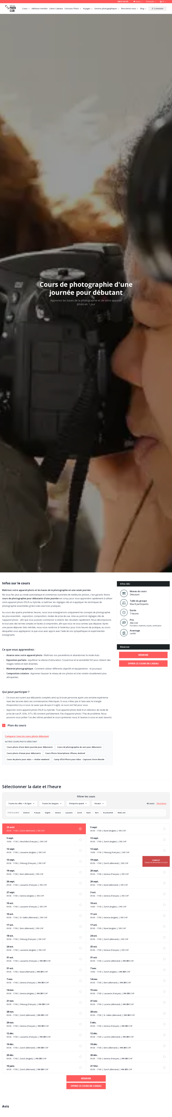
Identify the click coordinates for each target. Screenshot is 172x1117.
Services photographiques (105, 8)
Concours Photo (71, 8)
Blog (142, 8)
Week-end (121, 813)
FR (163, 1)
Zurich (79, 813)
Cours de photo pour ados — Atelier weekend (28, 759)
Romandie (150, 1)
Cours (24, 8)
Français (37, 813)
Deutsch (26, 813)
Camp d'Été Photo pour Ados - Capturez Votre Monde (79, 759)
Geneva (58, 813)
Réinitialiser (161, 803)
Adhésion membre (40, 8)
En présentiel (108, 813)
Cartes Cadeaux (56, 8)
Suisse (138, 1)
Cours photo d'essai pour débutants (24, 753)
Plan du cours (17, 725)
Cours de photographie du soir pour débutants (79, 747)
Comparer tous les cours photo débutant (27, 736)
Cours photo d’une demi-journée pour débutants (30, 747)
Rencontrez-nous (128, 8)
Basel (89, 813)
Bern (97, 813)
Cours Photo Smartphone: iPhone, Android (65, 753)
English (47, 813)
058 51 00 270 (123, 2)
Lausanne (69, 813)
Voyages (86, 8)
